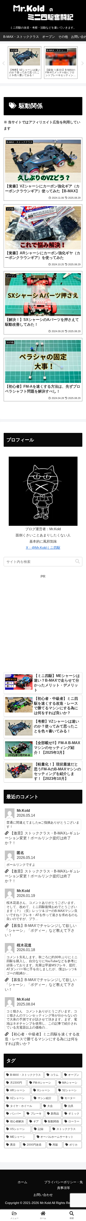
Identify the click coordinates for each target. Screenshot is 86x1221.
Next (82, 63)
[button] (77, 561)
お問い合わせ (43, 1195)
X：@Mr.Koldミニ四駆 (43, 548)
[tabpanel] (24, 62)
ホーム (22, 1182)
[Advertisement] (43, 622)
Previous (3, 63)
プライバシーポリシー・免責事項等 (63, 1185)
